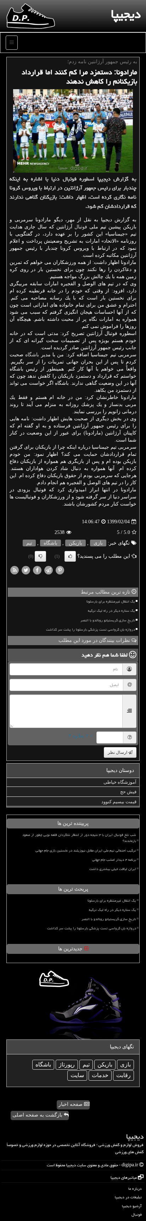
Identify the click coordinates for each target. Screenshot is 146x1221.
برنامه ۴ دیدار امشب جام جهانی (114, 859)
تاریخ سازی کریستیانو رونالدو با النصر (107, 620)
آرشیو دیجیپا (132, 1206)
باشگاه (32, 354)
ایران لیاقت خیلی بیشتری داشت (112, 868)
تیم (29, 543)
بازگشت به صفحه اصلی (38, 1115)
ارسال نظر (118, 752)
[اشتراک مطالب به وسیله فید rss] (14, 570)
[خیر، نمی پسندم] (40, 556)
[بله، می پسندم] (70, 556)
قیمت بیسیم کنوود (118, 801)
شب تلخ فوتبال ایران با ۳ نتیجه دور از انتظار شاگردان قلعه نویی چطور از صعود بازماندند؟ (79, 837)
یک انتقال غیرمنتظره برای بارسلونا (110, 601)
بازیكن (75, 543)
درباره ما (135, 1188)
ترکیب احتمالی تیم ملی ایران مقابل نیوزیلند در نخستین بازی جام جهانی (85, 850)
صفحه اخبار (71, 1104)
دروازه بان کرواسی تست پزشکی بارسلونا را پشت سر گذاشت (90, 629)
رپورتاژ (67, 1064)
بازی (98, 543)
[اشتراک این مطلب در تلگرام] (49, 570)
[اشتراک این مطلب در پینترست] (60, 570)
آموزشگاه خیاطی (119, 782)
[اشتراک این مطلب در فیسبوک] (37, 570)
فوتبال (80, 226)
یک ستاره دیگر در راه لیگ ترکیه (111, 610)
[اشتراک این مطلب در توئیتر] (26, 570)
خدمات (100, 1075)
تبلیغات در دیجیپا (128, 1197)
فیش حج (128, 791)
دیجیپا (126, 14)
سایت (77, 1075)
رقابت (123, 1075)
